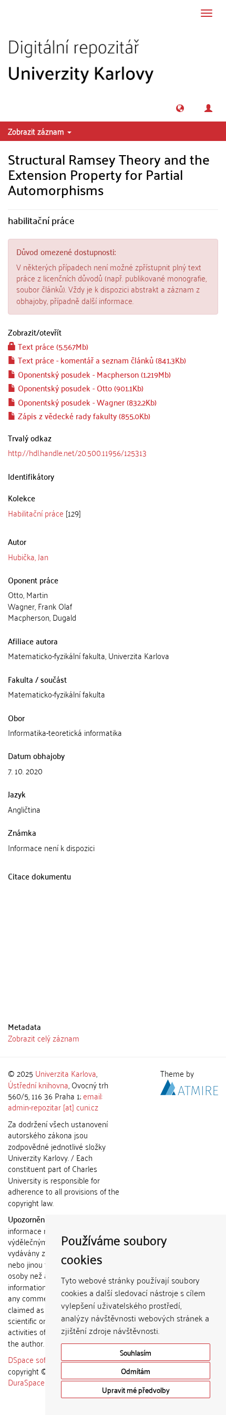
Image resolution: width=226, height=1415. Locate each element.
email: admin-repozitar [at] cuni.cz (55, 1101)
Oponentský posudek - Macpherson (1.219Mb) (93, 374)
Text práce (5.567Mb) (52, 346)
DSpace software (36, 1359)
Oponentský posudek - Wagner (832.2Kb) (86, 402)
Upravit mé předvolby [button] (136, 1389)
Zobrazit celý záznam (43, 1037)
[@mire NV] (189, 1085)
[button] (180, 108)
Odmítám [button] (135, 1370)
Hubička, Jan (28, 556)
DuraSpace (26, 1381)
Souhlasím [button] (135, 1352)
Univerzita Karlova (65, 1073)
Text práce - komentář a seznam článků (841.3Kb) (101, 359)
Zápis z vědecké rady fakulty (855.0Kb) (83, 415)
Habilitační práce (36, 513)
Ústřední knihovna (38, 1084)
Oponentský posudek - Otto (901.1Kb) (79, 387)
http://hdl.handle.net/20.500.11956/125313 (77, 452)
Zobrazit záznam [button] (37, 131)
